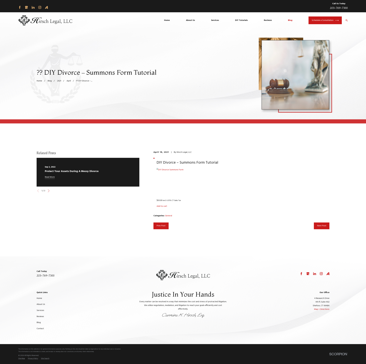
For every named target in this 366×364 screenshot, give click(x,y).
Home (39, 298)
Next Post (321, 225)
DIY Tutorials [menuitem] (241, 20)
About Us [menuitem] (190, 20)
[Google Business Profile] (26, 7)
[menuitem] (21, 358)
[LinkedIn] (33, 7)
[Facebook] (19, 7)
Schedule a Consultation (322, 20)
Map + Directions (321, 309)
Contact (40, 328)
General (168, 215)
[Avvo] (46, 7)
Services (40, 310)
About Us (41, 304)
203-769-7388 (339, 8)
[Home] (45, 20)
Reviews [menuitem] (268, 20)
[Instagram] (39, 7)
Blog (39, 322)
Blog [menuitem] (290, 20)
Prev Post (161, 225)
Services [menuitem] (215, 20)
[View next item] (48, 190)
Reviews (40, 316)
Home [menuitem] (167, 20)
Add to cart (162, 206)
